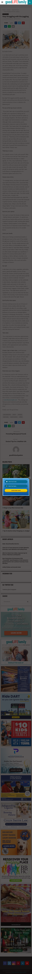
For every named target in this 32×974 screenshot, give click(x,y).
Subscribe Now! (16, 490)
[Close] (29, 478)
